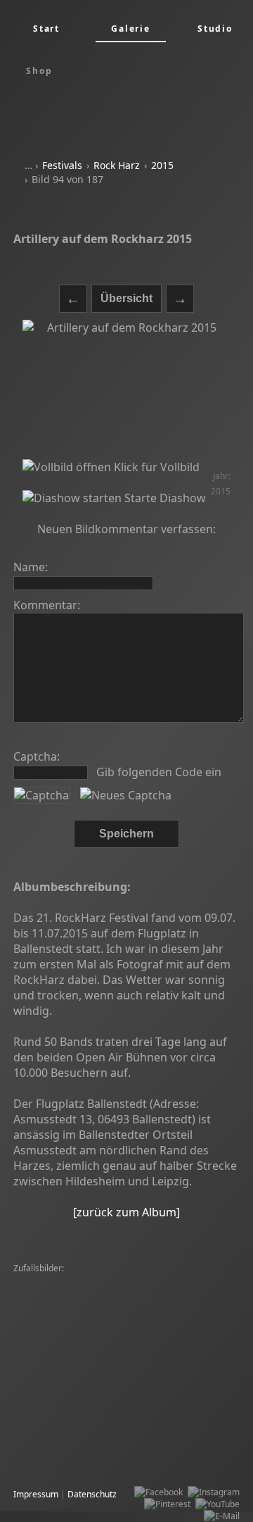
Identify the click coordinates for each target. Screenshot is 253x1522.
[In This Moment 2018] (132, 1448)
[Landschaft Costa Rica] (159, 1317)
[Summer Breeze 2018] (62, 1305)
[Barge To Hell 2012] (171, 1389)
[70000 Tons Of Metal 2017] (71, 1293)
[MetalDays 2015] (148, 1281)
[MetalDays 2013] (51, 1353)
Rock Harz (116, 165)
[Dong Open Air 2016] (59, 1365)
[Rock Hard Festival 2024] (137, 1436)
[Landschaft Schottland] (177, 1412)
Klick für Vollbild (155, 467)
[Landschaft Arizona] (57, 1341)
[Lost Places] (155, 1293)
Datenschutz (92, 1494)
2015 (162, 165)
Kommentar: (46, 605)
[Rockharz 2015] (127, 1329)
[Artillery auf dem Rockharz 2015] (126, 389)
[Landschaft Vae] (49, 1448)
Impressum (35, 1494)
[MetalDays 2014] (142, 1365)
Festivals (62, 165)
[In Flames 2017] (49, 1436)
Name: (30, 567)
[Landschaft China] (53, 1329)
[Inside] (128, 1305)
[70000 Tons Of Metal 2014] (71, 1377)
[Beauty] (33, 1424)
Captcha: (36, 756)
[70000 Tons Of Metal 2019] (71, 1389)
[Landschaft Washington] (151, 1341)
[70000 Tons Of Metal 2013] (71, 1412)
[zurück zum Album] (126, 1212)
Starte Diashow (164, 498)
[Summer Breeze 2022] (62, 1281)
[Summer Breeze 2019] (62, 1317)
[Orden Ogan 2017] (168, 1460)
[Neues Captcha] (125, 795)
